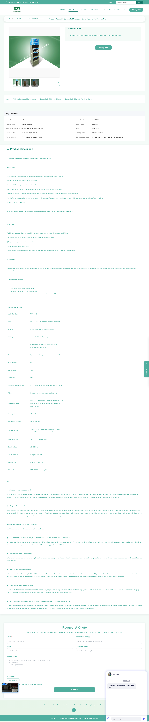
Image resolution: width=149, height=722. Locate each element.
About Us (106, 10)
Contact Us (119, 10)
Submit (74, 690)
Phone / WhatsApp (83, 637)
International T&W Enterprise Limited (75, 718)
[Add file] (108, 719)
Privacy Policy (90, 705)
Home (62, 10)
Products (73, 10)
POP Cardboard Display (35, 19)
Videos (84, 10)
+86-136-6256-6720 (14, 2)
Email (9, 637)
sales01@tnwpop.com (32, 2)
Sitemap (103, 705)
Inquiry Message (13, 656)
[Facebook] (74, 710)
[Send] (144, 719)
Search (140, 2)
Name (9, 646)
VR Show (95, 10)
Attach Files (11, 676)
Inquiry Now (136, 10)
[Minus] (144, 674)
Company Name (82, 646)
